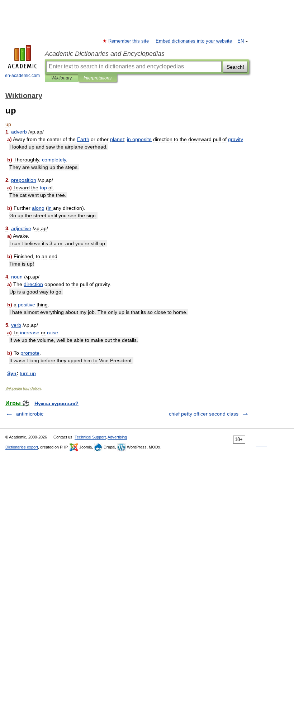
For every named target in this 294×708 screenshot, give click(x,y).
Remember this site (129, 41)
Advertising (117, 437)
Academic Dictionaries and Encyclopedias (105, 53)
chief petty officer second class (203, 414)
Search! (235, 67)
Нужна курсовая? (56, 403)
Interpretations (98, 78)
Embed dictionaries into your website (194, 41)
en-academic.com (22, 75)
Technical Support (90, 437)
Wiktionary (61, 78)
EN (240, 41)
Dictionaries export (21, 447)
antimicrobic (29, 414)
